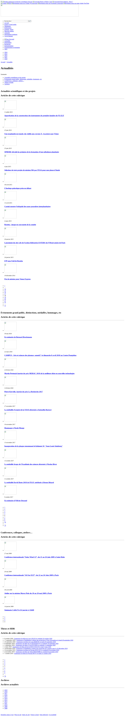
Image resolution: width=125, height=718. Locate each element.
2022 (5, 55)
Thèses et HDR (8, 82)
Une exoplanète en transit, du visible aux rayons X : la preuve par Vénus (31, 134)
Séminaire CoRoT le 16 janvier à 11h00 (19, 610)
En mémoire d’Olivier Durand (15, 501)
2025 (5, 49)
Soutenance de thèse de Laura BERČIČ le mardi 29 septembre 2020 (36, 642)
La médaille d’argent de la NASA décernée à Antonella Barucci (27, 410)
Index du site (26, 715)
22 (5, 302)
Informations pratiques (10, 34)
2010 (5, 705)
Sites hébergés (44, 715)
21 (5, 300)
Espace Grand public (10, 24)
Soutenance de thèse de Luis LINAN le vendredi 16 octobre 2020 (33, 638)
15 (5, 291)
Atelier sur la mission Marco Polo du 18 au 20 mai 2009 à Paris (28, 593)
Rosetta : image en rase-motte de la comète (20, 225)
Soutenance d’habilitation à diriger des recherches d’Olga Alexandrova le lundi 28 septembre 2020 (44, 640)
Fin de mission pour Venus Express (17, 279)
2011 (5, 703)
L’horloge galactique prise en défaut (17, 188)
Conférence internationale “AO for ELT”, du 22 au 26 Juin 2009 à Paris (31, 575)
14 (5, 289)
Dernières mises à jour (7, 715)
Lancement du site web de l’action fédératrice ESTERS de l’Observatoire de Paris (34, 243)
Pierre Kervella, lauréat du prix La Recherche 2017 (23, 392)
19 (5, 297)
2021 (5, 57)
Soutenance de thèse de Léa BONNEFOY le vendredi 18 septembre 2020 (37, 643)
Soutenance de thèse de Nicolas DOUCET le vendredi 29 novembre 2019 (37, 650)
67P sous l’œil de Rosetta (13, 261)
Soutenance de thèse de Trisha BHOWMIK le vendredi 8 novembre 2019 (37, 652)
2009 (5, 706)
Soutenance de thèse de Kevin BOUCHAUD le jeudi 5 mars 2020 (32, 647)
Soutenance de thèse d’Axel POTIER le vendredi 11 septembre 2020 (35, 645)
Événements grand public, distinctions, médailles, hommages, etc (23, 79)
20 (5, 299)
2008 (5, 708)
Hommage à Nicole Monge (14, 428)
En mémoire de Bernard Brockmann (18, 337)
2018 (5, 692)
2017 (5, 693)
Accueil (6, 23)
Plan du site (18, 715)
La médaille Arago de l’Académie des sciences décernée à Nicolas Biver (30, 464)
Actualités (7, 41)
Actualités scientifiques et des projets (15, 77)
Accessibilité (52, 715)
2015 (5, 696)
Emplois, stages (8, 29)
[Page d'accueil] (9, 39)
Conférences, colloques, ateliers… (14, 81)
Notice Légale (35, 715)
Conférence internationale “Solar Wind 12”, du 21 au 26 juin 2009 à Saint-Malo (34, 557)
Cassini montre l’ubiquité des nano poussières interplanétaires (27, 206)
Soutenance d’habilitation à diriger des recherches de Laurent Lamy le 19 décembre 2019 (42, 648)
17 (5, 294)
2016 (5, 695)
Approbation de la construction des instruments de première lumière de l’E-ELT (34, 116)
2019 (5, 690)
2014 (5, 698)
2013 (5, 700)
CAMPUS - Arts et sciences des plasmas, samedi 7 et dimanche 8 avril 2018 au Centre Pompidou (40, 355)
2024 (5, 52)
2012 (5, 701)
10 (5, 522)
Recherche (7, 44)
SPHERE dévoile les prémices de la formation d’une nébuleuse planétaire (31, 152)
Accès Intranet (8, 36)
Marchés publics (9, 31)
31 (5, 305)
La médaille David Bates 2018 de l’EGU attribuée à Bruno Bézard (29, 482)
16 (5, 292)
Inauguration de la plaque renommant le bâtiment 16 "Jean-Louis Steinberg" (33, 446)
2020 (5, 59)
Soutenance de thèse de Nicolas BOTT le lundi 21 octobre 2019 (32, 653)
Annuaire (7, 33)
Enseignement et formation (12, 47)
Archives (7, 84)
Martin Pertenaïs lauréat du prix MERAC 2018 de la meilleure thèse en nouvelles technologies (39, 373)
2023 (5, 54)
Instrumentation (8, 46)
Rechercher (7, 21)
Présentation (7, 42)
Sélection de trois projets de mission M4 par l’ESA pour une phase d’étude (32, 170)
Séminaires (7, 26)
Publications (7, 28)
